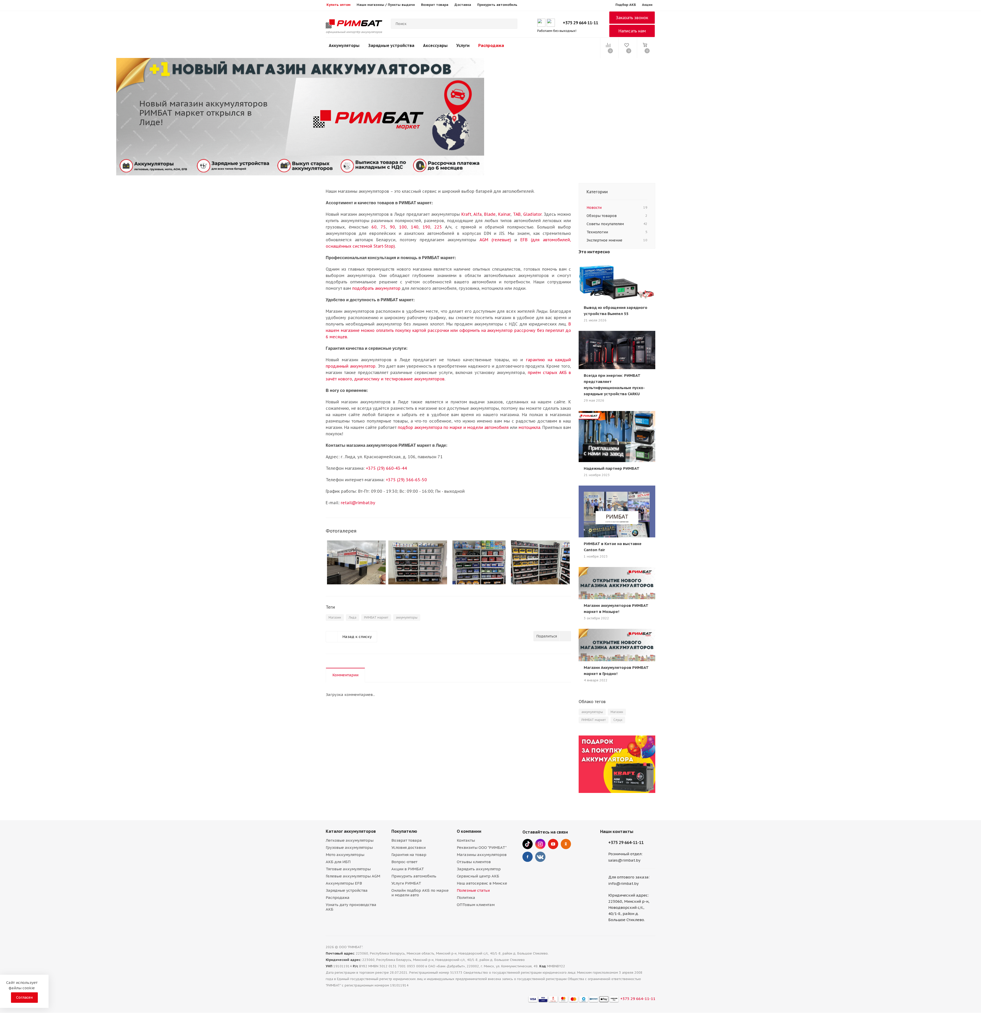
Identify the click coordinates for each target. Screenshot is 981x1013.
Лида (352, 617)
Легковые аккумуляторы (349, 840)
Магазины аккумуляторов (482, 854)
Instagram (540, 844)
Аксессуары (435, 45)
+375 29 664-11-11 (580, 22)
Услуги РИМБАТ (406, 883)
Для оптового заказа (628, 877)
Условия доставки (408, 847)
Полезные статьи (473, 890)
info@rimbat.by (623, 883)
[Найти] (511, 24)
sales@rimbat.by (624, 860)
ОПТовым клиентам (476, 904)
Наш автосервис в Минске (482, 883)
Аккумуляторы (344, 45)
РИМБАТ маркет (376, 617)
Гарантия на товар (408, 854)
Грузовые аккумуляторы (349, 847)
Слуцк (617, 720)
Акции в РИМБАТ (407, 868)
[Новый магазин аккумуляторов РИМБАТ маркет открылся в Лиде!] (356, 562)
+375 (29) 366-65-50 (406, 479)
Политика (466, 897)
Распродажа (491, 45)
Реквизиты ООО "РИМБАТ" (482, 847)
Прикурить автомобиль (413, 876)
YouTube (553, 844)
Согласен (24, 997)
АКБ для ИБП (338, 861)
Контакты (466, 840)
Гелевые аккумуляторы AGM (353, 876)
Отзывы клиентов (474, 861)
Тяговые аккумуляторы (348, 868)
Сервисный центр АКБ (478, 876)
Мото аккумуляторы (345, 854)
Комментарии (345, 674)
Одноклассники (566, 844)
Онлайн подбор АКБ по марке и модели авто (420, 892)
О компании (469, 831)
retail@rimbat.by (358, 502)
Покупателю (404, 831)
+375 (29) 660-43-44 (386, 468)
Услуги (463, 45)
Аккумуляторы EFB (344, 883)
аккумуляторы (406, 617)
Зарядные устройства (391, 45)
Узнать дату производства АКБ (351, 907)
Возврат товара (406, 840)
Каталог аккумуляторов (351, 831)
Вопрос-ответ (404, 861)
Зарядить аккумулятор (479, 868)
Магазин (335, 617)
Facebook (527, 857)
